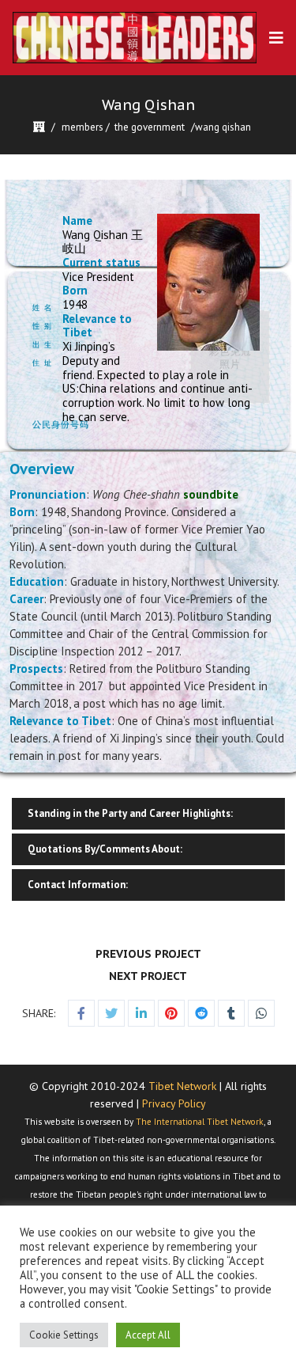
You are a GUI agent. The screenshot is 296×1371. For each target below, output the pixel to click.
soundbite (210, 494)
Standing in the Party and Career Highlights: (130, 813)
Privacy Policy (174, 1103)
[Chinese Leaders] (135, 37)
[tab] (148, 814)
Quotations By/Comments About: (105, 849)
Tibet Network (182, 1086)
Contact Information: (78, 884)
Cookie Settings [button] (64, 1335)
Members (82, 127)
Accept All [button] (148, 1335)
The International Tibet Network (200, 1121)
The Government (149, 127)
